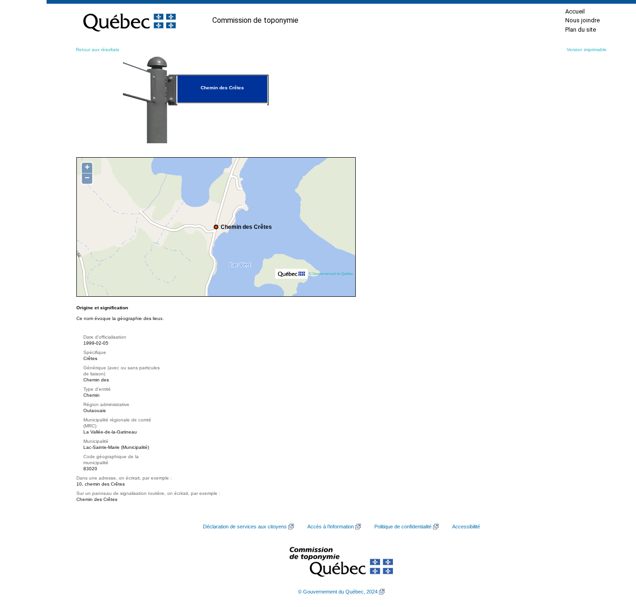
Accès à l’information (330, 526)
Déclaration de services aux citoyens (245, 526)
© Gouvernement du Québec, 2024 (338, 591)
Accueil (575, 11)
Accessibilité (466, 526)
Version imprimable (587, 49)
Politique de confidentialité (403, 526)
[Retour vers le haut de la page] (612, 556)
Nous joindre (582, 20)
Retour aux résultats (97, 49)
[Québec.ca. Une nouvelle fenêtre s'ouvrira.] (129, 20)
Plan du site (580, 29)
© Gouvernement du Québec (331, 273)
